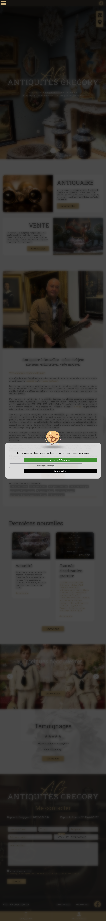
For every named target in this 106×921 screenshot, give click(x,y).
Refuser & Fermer (45, 465)
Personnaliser (60, 471)
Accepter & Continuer (60, 460)
